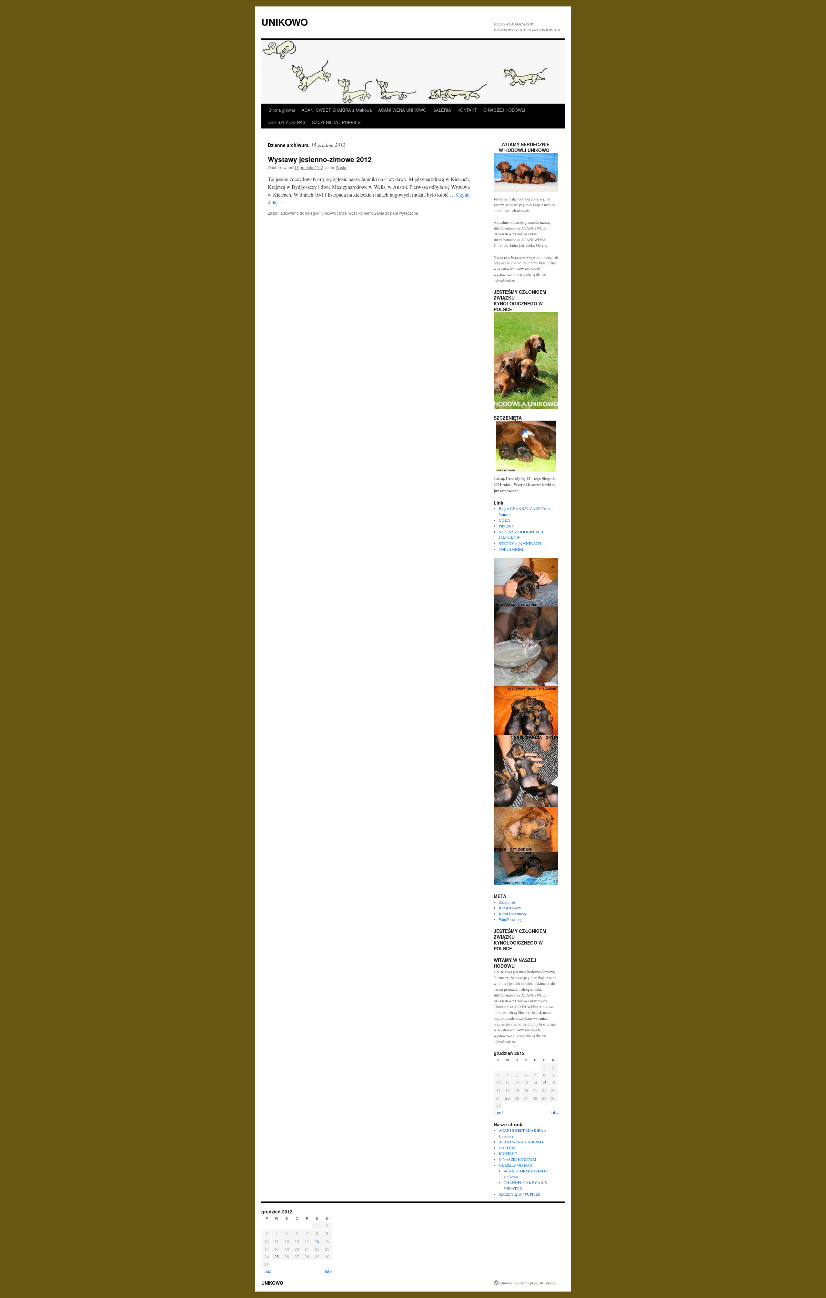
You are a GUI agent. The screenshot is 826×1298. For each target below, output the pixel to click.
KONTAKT (467, 110)
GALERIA (442, 110)
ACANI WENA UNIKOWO (402, 110)
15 (544, 1082)
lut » (554, 1112)
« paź (498, 1112)
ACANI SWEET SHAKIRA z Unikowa (337, 110)
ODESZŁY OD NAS (287, 122)
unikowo (328, 213)
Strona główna (281, 110)
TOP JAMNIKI (511, 549)
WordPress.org (510, 919)
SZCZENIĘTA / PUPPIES (336, 122)
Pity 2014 (506, 525)
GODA (504, 520)
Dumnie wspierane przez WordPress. (529, 1282)
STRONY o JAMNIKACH (520, 543)
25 (507, 1098)
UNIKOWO (284, 22)
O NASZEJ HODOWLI (504, 110)
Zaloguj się (507, 902)
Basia (341, 167)
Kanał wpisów (510, 907)
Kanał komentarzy (513, 913)
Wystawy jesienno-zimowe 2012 (320, 159)
